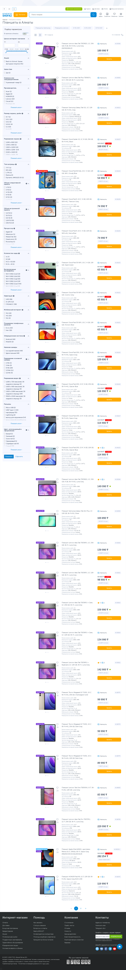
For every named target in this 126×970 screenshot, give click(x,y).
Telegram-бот (100, 928)
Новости (67, 931)
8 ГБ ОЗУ (99, 28)
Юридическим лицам (10, 945)
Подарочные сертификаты (12, 940)
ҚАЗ (9, 9)
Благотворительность (72, 937)
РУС (14, 9)
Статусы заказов (39, 925)
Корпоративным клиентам (74, 940)
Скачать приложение (75, 9)
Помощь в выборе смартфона (44, 937)
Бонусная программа (117, 9)
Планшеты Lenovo (61, 28)
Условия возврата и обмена (12, 948)
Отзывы (67, 928)
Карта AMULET (38, 931)
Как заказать (37, 923)
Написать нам (100, 925)
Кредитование (7, 931)
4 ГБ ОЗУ (76, 28)
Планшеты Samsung (43, 28)
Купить (109, 59)
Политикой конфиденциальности (103, 940)
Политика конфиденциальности (30, 964)
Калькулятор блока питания (43, 940)
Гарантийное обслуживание (12, 943)
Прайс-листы (69, 925)
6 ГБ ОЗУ (87, 28)
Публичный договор (9, 964)
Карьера (67, 943)
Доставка (97, 9)
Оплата (106, 9)
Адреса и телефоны (102, 923)
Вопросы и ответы (40, 928)
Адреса (88, 9)
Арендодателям (70, 934)
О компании (68, 923)
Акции (4, 934)
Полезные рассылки (9, 937)
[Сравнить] (57, 46)
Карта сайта (45, 963)
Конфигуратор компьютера (43, 934)
